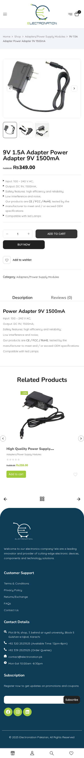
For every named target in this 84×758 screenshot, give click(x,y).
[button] (76, 14)
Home (6, 36)
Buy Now (24, 244)
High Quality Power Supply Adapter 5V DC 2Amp (28, 452)
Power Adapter (20, 311)
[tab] (22, 297)
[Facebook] (8, 712)
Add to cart (56, 234)
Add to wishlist (22, 260)
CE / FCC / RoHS (40, 201)
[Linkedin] (27, 712)
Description (22, 297)
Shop (17, 36)
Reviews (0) (61, 297)
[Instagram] (17, 712)
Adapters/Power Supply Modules (45, 36)
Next (78, 500)
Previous (5, 500)
